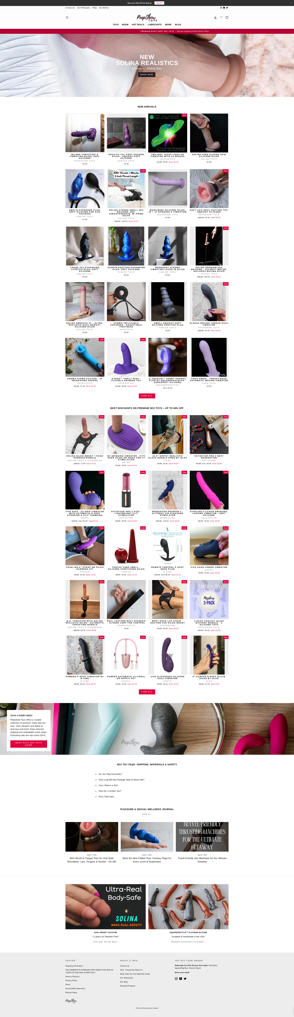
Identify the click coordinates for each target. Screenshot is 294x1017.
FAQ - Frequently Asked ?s (131, 970)
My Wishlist (104, 8)
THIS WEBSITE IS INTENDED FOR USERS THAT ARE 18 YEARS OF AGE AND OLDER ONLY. (89, 971)
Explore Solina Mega (106, 942)
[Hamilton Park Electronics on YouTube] (180, 978)
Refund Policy (71, 992)
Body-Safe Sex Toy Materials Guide (135, 974)
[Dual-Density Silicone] (105, 906)
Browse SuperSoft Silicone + (188, 942)
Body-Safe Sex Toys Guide (29, 744)
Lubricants (155, 24)
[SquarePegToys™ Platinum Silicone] (188, 906)
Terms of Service (72, 976)
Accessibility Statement (75, 988)
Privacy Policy (71, 980)
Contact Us (70, 8)
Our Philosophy (83, 8)
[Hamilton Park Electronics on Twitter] (185, 978)
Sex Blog (124, 982)
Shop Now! (159, 3)
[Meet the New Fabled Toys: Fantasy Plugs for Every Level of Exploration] (147, 837)
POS (137, 1008)
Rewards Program (127, 986)
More (168, 24)
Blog (178, 24)
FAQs (94, 8)
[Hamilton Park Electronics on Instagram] (176, 978)
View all (147, 396)
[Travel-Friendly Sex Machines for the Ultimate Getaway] (202, 837)
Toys (116, 24)
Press (67, 984)
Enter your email (182, 972)
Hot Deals (138, 24)
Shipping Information (74, 966)
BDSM (125, 24)
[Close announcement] (291, 3)
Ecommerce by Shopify (150, 1008)
